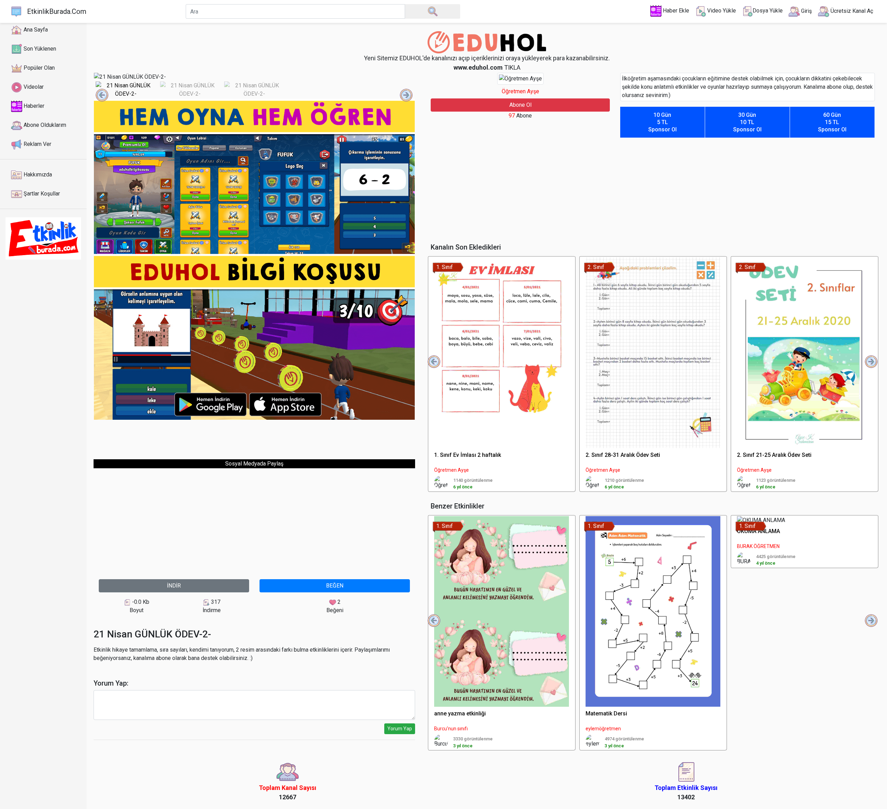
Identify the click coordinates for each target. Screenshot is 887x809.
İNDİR (174, 585)
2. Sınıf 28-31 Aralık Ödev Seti (623, 455)
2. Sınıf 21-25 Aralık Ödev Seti (774, 455)
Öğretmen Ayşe (520, 91)
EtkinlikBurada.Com (56, 11)
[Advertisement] (254, 435)
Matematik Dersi (606, 713)
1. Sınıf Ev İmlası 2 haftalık (467, 455)
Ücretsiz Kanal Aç (851, 11)
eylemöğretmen (603, 728)
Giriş (806, 11)
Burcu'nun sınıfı (451, 728)
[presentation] (102, 95)
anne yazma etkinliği (460, 713)
